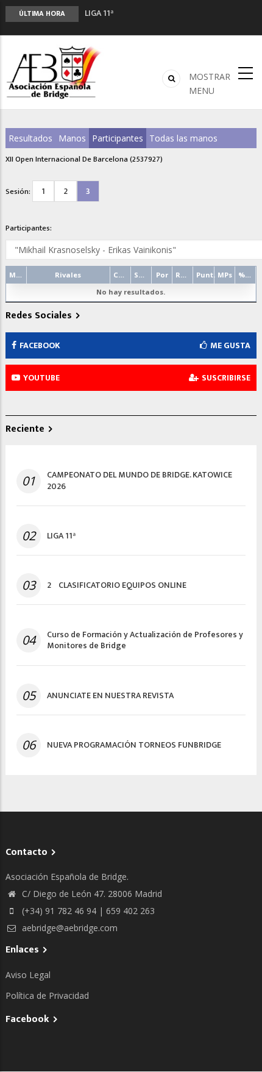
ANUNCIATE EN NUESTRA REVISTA (110, 695)
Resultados (30, 138)
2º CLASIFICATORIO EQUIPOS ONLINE (116, 585)
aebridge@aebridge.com (68, 928)
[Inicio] (54, 72)
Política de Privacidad (47, 995)
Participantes (117, 138)
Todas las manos (183, 138)
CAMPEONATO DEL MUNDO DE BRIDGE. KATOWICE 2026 (139, 480)
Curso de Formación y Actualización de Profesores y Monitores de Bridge (145, 640)
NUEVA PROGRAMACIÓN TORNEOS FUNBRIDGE (134, 745)
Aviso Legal (28, 975)
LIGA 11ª (99, 8)
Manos (72, 138)
